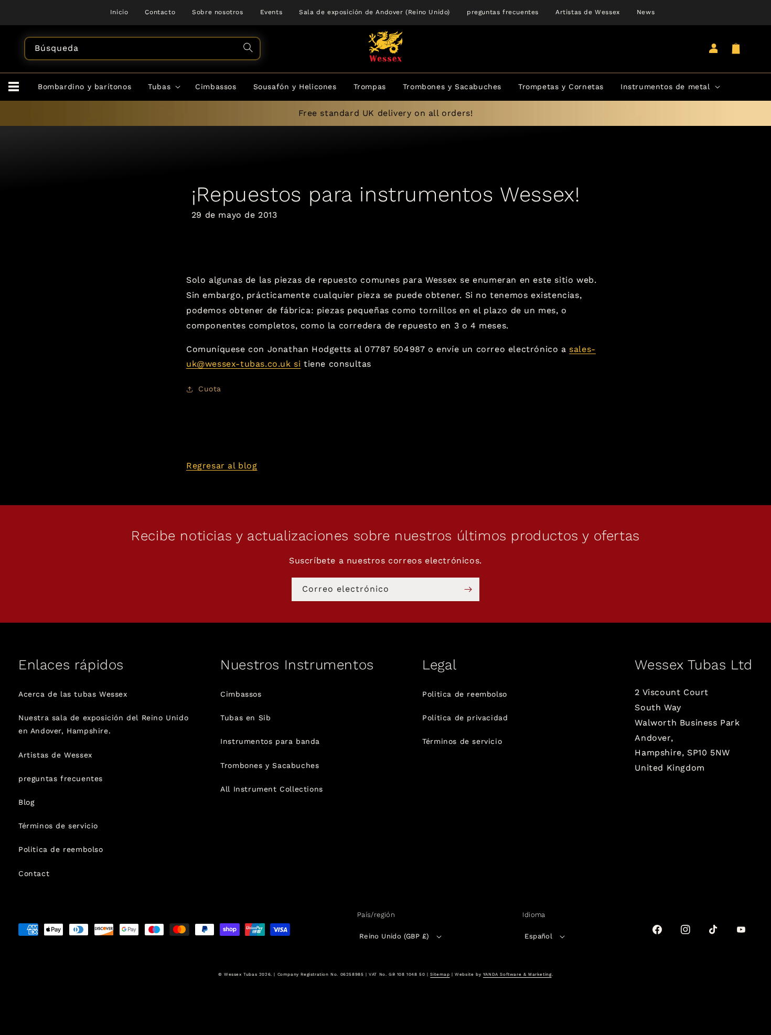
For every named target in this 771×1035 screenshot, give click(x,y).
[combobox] (142, 48)
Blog (26, 802)
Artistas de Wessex (55, 755)
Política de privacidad (465, 717)
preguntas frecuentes (60, 778)
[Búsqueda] (249, 48)
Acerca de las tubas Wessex (72, 694)
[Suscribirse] (467, 589)
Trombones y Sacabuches (269, 765)
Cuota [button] (209, 389)
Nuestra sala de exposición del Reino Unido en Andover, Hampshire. (103, 724)
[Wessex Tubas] (386, 46)
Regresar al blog (222, 466)
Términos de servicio (58, 825)
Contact (33, 873)
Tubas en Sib (245, 717)
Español (538, 936)
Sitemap (439, 974)
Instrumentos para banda (270, 741)
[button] (13, 87)
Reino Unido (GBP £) (394, 936)
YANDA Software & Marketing (517, 974)
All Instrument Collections (271, 789)
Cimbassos (240, 694)
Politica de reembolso (60, 849)
